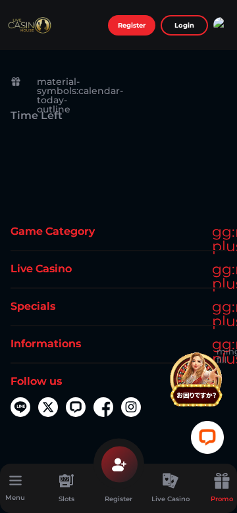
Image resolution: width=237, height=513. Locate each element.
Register (131, 25)
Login (184, 25)
